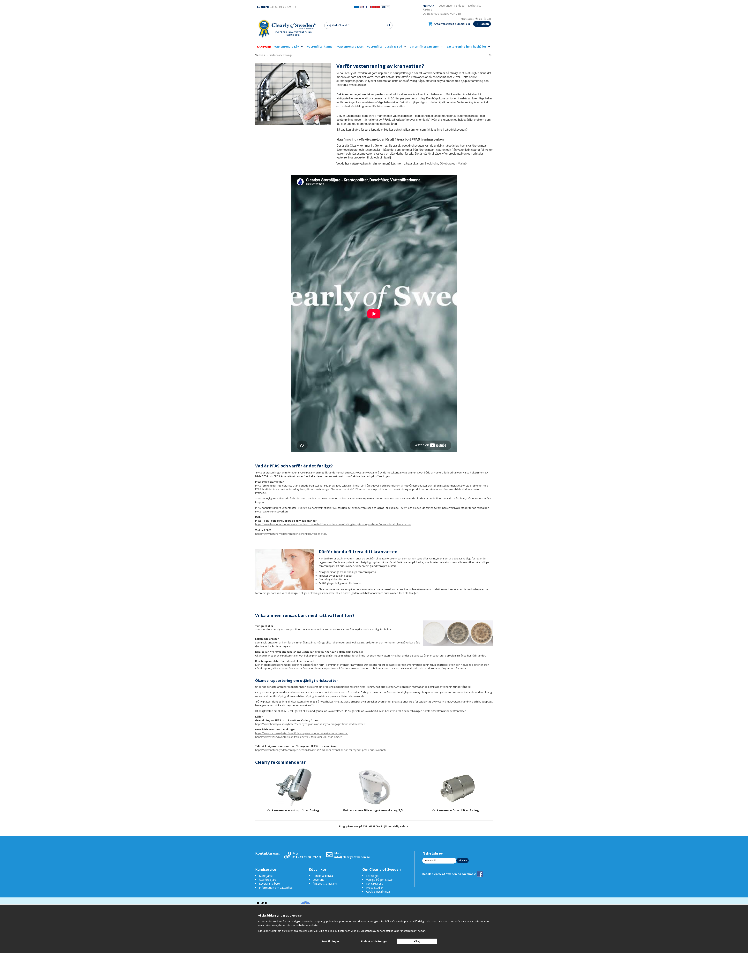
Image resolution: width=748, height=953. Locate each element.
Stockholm (431, 163)
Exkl (489, 18)
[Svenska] (356, 7)
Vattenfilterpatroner (425, 46)
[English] (362, 7)
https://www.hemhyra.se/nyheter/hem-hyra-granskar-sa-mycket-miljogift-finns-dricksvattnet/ (310, 724)
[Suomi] (367, 7)
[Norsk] (372, 7)
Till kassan (482, 24)
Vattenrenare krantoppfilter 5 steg (293, 810)
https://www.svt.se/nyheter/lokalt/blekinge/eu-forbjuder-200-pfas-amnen (298, 737)
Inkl (480, 18)
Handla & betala (323, 876)
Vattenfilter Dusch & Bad (385, 46)
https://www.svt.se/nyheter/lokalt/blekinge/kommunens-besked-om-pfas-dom (301, 733)
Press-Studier (374, 887)
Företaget (372, 876)
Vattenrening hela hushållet (466, 46)
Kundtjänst (266, 876)
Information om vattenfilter (276, 887)
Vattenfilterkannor (320, 46)
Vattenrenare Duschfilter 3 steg (455, 810)
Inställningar (330, 941)
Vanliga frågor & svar (379, 879)
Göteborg (446, 163)
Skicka (462, 860)
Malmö (462, 163)
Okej (417, 941)
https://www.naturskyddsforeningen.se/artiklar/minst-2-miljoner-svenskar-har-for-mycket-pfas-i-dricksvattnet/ (321, 750)
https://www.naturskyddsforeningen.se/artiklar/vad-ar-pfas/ (291, 533)
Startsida (260, 55)
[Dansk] (377, 7)
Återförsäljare (267, 879)
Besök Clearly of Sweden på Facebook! (449, 874)
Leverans (318, 879)
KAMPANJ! (264, 46)
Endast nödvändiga (374, 941)
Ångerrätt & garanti (325, 883)
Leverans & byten (270, 883)
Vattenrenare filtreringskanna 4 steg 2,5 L (374, 810)
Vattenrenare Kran (350, 46)
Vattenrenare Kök (287, 46)
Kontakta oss (374, 883)
